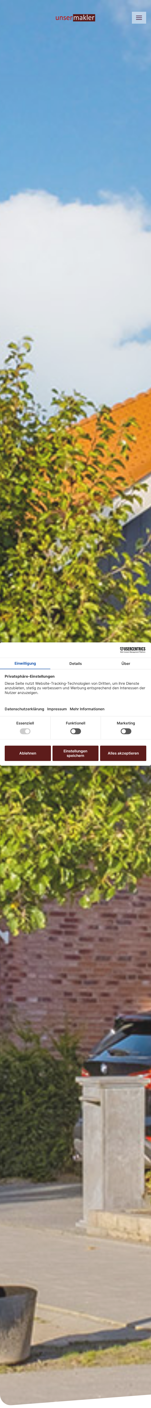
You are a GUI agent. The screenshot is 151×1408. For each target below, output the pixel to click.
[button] (139, 18)
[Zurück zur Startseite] (75, 18)
